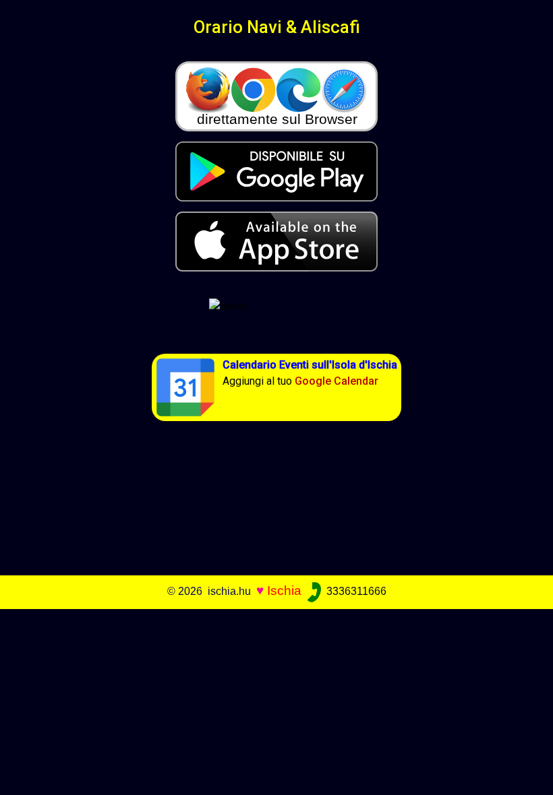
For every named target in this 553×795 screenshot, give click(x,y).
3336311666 (355, 591)
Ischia (284, 590)
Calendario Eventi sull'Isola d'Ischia (310, 364)
